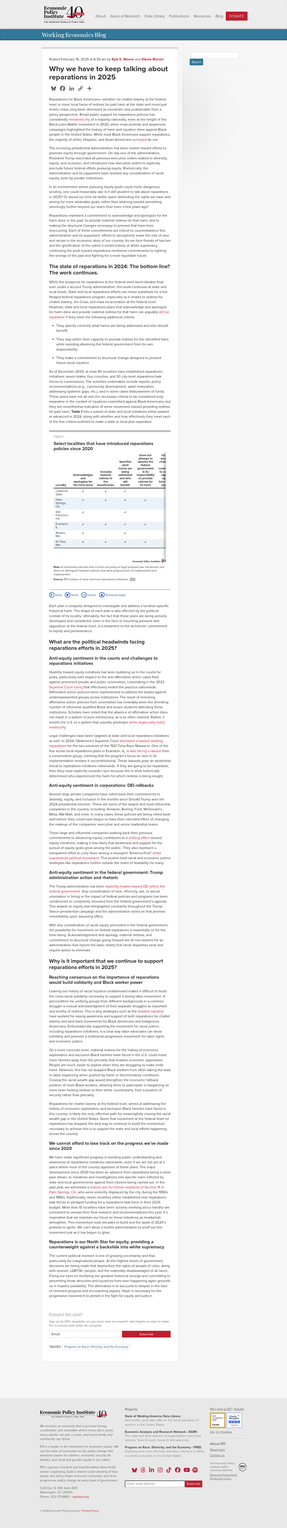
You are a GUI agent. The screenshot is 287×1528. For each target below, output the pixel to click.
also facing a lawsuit (145, 751)
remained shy (79, 119)
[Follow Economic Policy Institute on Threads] (143, 1471)
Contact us (217, 1455)
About (101, 16)
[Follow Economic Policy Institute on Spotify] (195, 1471)
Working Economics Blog (74, 34)
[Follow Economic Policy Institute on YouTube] (186, 1471)
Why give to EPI (220, 1409)
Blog (219, 16)
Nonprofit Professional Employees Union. (223, 1476)
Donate (236, 16)
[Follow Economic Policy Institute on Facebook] (177, 1471)
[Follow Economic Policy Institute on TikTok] (169, 1471)
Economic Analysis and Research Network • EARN (161, 1432)
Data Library (155, 16)
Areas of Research (125, 16)
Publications (179, 16)
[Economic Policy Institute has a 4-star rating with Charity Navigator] (234, 1421)
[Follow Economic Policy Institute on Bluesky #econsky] (134, 1471)
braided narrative (151, 1011)
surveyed (139, 139)
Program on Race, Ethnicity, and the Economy (96, 1347)
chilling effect (139, 838)
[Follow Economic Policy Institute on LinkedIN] (151, 1471)
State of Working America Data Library (152, 1416)
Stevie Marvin (152, 59)
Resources (202, 16)
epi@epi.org (80, 1497)
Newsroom (217, 1450)
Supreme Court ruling (66, 687)
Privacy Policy (90, 1510)
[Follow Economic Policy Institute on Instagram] (160, 1471)
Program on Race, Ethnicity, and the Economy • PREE (163, 1447)
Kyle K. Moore (123, 59)
